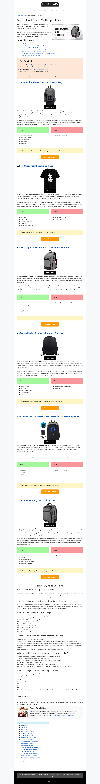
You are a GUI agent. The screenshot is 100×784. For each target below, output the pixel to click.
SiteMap (57, 781)
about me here (70, 715)
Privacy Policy (44, 781)
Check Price (50, 107)
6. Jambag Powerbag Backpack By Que (30, 55)
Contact (64, 10)
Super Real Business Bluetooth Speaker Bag (40, 82)
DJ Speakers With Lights (26, 743)
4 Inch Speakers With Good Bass (29, 741)
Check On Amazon (50, 157)
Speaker (23, 15)
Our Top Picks (24, 44)
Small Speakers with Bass (27, 751)
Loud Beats (57, 715)
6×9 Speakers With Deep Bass (28, 749)
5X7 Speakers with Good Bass (28, 759)
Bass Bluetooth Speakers (27, 733)
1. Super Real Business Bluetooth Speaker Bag (32, 46)
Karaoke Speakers (25, 727)
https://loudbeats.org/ (24, 774)
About (57, 10)
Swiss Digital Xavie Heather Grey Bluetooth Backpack (42, 64)
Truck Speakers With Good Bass (29, 747)
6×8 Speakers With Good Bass (28, 753)
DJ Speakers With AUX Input (28, 737)
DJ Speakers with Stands (27, 745)
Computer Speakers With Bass (28, 755)
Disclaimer (51, 781)
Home (33, 10)
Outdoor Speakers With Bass (28, 731)
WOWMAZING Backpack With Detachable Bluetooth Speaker (49, 416)
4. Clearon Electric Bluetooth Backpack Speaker (33, 51)
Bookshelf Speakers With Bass (28, 763)
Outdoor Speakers (25, 729)
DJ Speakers (23, 725)
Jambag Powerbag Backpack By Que (39, 74)
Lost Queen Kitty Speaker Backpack (39, 69)
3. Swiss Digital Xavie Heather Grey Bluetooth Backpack (35, 49)
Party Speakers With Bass (27, 739)
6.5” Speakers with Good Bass (28, 761)
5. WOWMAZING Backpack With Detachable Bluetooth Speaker (37, 53)
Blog (52, 10)
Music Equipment (42, 10)
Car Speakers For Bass (26, 735)
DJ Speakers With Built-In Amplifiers (30, 757)
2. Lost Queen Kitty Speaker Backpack (30, 47)
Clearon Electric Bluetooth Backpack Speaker (41, 333)
